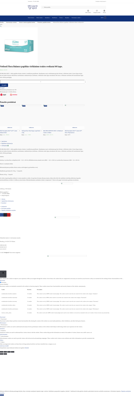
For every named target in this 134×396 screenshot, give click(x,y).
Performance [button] (3, 323)
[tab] (67, 141)
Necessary (3, 282)
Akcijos (104, 12)
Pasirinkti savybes (53, 137)
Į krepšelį (4, 85)
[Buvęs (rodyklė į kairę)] (1, 354)
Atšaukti (27, 348)
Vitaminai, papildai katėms (44, 22)
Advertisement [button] (3, 334)
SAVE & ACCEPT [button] (4, 346)
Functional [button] (2, 317)
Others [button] (1, 340)
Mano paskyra (88, 12)
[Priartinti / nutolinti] (12, 352)
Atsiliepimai (4, 145)
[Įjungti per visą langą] (9, 352)
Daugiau (10, 137)
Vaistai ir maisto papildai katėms (27, 22)
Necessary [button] (2, 280)
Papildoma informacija (7, 143)
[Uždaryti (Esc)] (1, 352)
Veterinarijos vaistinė (11, 22)
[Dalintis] (5, 352)
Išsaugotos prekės (96, 12)
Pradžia (2, 22)
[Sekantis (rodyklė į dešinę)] (5, 354)
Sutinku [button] (2, 395)
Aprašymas (4, 141)
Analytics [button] (2, 328)
